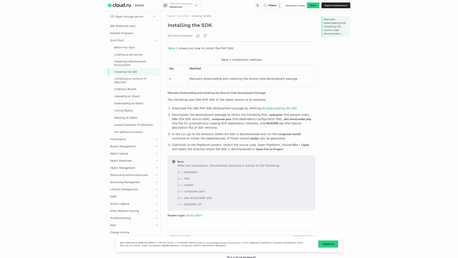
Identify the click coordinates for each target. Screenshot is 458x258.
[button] (313, 5)
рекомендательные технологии (224, 242)
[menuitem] (134, 26)
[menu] (134, 129)
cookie (200, 242)
